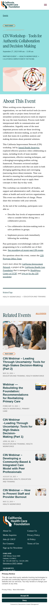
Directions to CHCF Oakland (12, 563)
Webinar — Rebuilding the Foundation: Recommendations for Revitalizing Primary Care (15, 393)
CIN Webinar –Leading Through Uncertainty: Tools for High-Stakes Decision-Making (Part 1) (17, 428)
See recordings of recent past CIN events (25, 250)
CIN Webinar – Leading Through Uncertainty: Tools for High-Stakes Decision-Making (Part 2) (24, 363)
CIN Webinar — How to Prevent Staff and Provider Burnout (16, 494)
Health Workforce (12, 297)
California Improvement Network (18, 59)
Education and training (35, 297)
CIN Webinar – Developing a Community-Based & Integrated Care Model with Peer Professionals (17, 463)
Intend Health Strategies (28, 147)
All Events (41, 313)
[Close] (45, 5)
